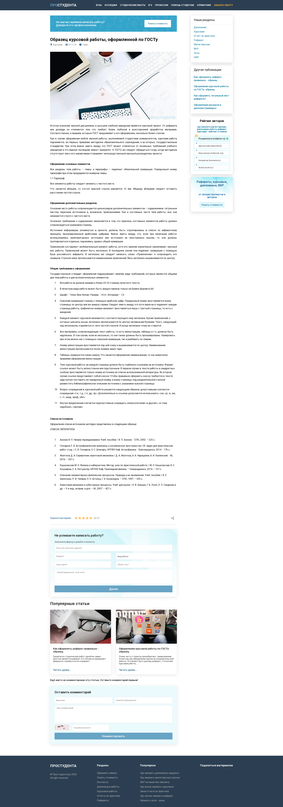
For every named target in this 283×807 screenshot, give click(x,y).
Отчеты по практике (108, 795)
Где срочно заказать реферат (156, 795)
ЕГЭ (150, 5)
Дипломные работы (108, 786)
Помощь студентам (182, 5)
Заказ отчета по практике (154, 791)
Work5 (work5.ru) (206, 167)
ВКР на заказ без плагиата (154, 782)
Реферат (199, 40)
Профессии (161, 5)
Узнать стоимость (157, 23)
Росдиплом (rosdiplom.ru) (212, 138)
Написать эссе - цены (152, 800)
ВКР (196, 48)
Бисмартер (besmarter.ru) (210, 160)
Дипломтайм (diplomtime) (210, 146)
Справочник (204, 5)
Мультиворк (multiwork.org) (211, 153)
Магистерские (202, 44)
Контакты (102, 782)
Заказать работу (223, 5)
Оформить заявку (107, 773)
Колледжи (111, 5)
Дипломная (200, 27)
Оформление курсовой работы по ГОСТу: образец (144, 650)
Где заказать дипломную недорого (159, 773)
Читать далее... (62, 670)
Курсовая (57, 44)
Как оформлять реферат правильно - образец (76, 650)
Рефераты (103, 800)
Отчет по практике (204, 36)
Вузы (99, 5)
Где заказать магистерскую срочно (160, 777)
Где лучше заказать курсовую (157, 786)
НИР (196, 57)
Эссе (196, 53)
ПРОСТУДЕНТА (63, 766)
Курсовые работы (107, 791)
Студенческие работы (132, 5)
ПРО (63, 5)
